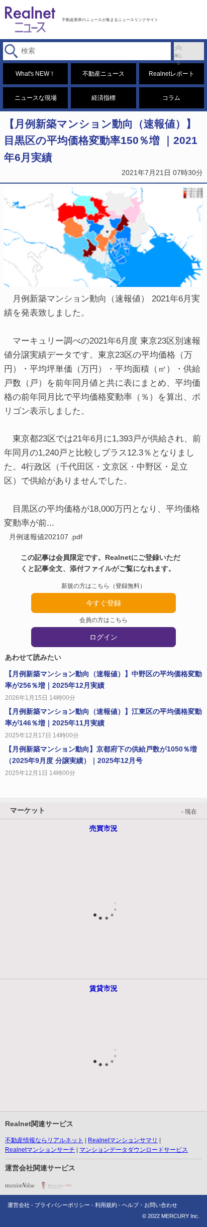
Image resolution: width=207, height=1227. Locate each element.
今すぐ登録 (103, 603)
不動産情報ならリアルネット (44, 1140)
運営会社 (19, 1205)
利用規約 (106, 1205)
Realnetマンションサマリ (123, 1140)
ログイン (103, 637)
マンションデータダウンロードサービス (133, 1149)
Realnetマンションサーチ (40, 1149)
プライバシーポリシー (62, 1205)
